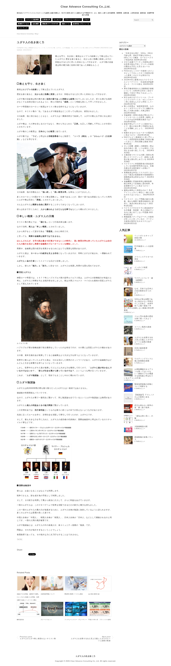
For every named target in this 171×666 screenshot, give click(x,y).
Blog (26, 47)
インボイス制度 (141, 267)
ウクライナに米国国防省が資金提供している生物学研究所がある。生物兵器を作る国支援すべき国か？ (139, 166)
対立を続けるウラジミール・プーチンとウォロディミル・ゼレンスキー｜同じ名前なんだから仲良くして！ (139, 99)
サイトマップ (22, 28)
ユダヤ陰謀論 (66, 47)
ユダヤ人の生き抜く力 (85, 656)
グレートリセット (46, 619)
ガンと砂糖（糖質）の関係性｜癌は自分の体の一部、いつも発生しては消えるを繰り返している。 (139, 148)
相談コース (66, 24)
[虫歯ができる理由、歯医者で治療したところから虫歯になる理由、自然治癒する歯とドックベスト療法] (28, 590)
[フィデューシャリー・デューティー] (76, 615)
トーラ (43, 47)
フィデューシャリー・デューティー (76, 619)
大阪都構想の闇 (141, 426)
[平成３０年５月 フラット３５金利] (100, 615)
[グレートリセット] (52, 615)
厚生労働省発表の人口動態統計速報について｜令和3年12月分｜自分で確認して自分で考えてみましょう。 (139, 91)
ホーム (20, 19)
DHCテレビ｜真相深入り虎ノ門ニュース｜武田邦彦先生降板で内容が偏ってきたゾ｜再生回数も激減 (139, 139)
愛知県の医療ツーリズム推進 (74, 594)
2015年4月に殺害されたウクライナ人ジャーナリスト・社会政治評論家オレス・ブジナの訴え (139, 82)
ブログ (86, 19)
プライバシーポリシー (73, 19)
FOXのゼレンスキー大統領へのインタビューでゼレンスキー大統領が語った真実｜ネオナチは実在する (139, 73)
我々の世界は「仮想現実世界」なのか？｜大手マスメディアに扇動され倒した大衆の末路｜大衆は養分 (139, 108)
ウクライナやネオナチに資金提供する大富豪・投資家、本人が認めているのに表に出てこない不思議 (139, 210)
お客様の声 (46, 19)
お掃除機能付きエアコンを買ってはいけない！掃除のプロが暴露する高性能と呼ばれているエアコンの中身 (138, 373)
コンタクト (58, 19)
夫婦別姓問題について (48, 594)
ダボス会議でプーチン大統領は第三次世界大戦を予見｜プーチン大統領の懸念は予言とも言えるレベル (139, 64)
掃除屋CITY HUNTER (50, 24)
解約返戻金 (20, 619)
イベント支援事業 (32, 19)
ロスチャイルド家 (79, 47)
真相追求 (31, 47)
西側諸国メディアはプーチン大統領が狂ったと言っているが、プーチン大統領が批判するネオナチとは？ (139, 219)
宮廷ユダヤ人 (89, 47)
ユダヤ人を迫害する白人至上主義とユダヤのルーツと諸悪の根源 (91, 639)
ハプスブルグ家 (50, 47)
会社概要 (36, 24)
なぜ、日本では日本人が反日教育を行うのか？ (143, 291)
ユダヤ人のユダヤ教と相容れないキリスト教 (38, 637)
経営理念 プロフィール (81, 24)
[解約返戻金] (28, 615)
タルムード (37, 47)
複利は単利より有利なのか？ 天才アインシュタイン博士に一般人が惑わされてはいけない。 (139, 192)
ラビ (72, 47)
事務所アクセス (23, 24)
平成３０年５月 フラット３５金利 (99, 619)
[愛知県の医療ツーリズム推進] (76, 590)
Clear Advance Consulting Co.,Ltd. (86, 6)
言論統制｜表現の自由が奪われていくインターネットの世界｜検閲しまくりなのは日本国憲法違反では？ (139, 117)
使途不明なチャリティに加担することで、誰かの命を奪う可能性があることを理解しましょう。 (139, 126)
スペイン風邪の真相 (142, 327)
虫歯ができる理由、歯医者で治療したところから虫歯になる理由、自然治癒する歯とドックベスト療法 (28, 597)
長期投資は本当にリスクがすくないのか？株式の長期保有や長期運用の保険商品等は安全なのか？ (139, 175)
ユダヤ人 (58, 47)
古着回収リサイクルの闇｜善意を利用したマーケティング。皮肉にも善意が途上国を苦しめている (139, 157)
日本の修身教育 (141, 348)
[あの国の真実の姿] (100, 590)
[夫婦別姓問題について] (52, 590)
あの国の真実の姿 (94, 594)
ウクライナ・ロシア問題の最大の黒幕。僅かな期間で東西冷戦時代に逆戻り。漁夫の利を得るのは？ (139, 201)
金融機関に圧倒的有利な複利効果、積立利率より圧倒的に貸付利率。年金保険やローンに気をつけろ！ (139, 183)
